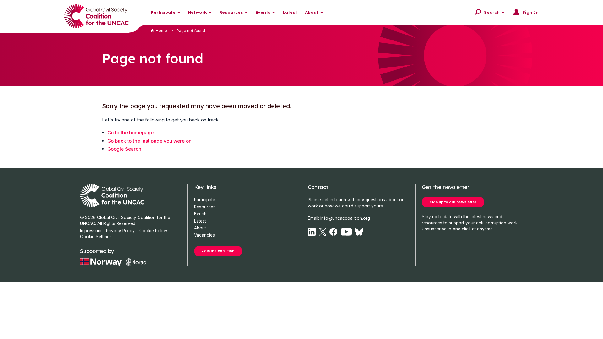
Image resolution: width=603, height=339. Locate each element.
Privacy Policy (120, 230)
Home (161, 30)
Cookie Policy (153, 230)
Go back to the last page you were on (149, 141)
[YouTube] (346, 232)
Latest (290, 12)
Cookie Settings (96, 236)
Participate (163, 12)
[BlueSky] (359, 232)
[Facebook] (333, 232)
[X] (322, 232)
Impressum (90, 230)
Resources (231, 12)
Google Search (124, 149)
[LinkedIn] (312, 232)
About (311, 12)
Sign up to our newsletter (453, 202)
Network (197, 12)
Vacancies (204, 235)
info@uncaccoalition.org (345, 218)
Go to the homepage (130, 133)
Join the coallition (218, 251)
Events (262, 12)
